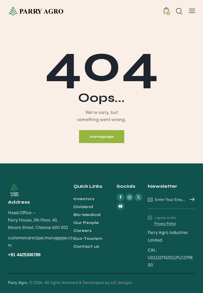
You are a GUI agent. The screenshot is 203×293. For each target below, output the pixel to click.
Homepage (102, 136)
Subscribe (191, 200)
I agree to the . (165, 221)
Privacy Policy (165, 224)
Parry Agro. (18, 282)
